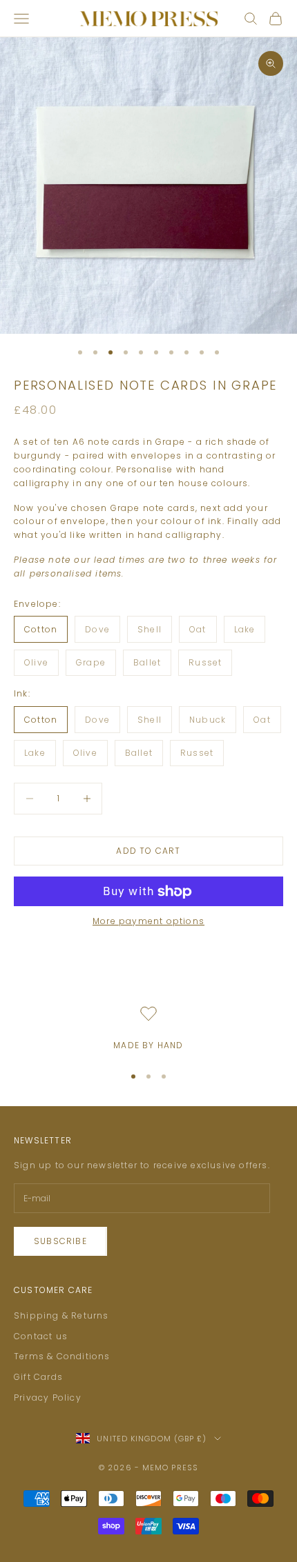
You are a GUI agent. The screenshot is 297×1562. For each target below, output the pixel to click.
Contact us (41, 1336)
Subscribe (60, 1241)
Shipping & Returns (61, 1315)
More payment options (148, 921)
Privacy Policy (48, 1397)
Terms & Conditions (62, 1356)
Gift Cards (38, 1377)
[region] (148, 1028)
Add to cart (148, 851)
